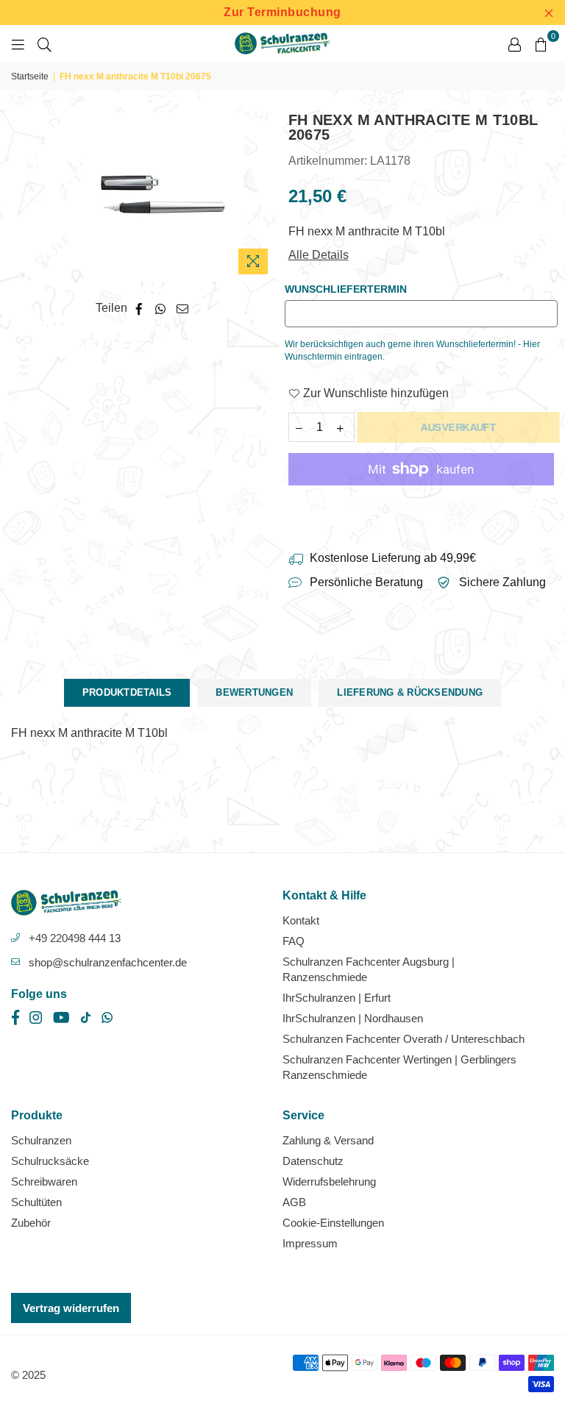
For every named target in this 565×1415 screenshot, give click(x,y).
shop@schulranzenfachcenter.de (108, 962)
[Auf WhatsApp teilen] (160, 308)
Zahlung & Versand (328, 1140)
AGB (294, 1202)
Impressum (310, 1243)
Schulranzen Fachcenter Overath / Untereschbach (403, 1039)
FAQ (293, 941)
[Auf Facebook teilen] (139, 308)
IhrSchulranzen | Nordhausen (352, 1018)
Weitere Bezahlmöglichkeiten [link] (420, 505)
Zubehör (31, 1222)
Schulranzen (41, 1140)
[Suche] (44, 43)
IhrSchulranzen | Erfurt (336, 997)
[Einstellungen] (514, 43)
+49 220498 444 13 (75, 938)
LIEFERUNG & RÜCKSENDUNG (410, 692)
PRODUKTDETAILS (127, 692)
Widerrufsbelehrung (329, 1181)
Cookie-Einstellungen (333, 1222)
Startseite (30, 76)
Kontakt (300, 920)
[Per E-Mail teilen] (183, 308)
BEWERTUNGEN (254, 692)
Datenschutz (313, 1161)
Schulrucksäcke (50, 1161)
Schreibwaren (44, 1181)
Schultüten (36, 1202)
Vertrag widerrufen (71, 1308)
